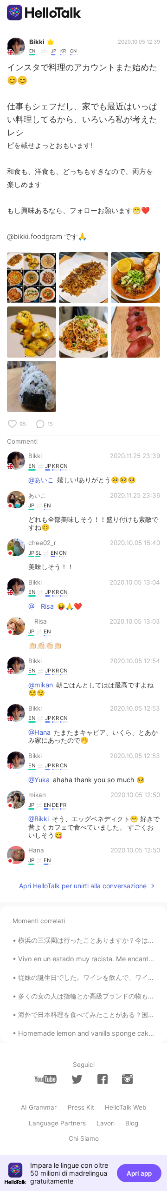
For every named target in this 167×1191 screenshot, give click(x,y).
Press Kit (81, 1107)
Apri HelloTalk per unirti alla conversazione (83, 886)
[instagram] (127, 1079)
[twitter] (77, 1079)
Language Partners (57, 1123)
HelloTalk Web (125, 1107)
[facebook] (102, 1079)
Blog (131, 1123)
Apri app (139, 1173)
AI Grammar (39, 1107)
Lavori (105, 1123)
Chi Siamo (84, 1138)
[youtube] (45, 1079)
